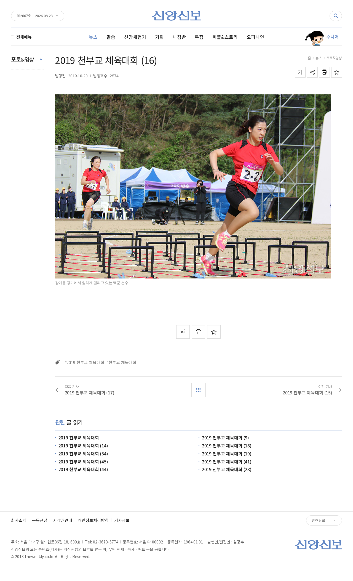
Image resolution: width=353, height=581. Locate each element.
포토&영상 (334, 57)
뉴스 (318, 57)
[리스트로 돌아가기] (198, 390)
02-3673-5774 (105, 542)
